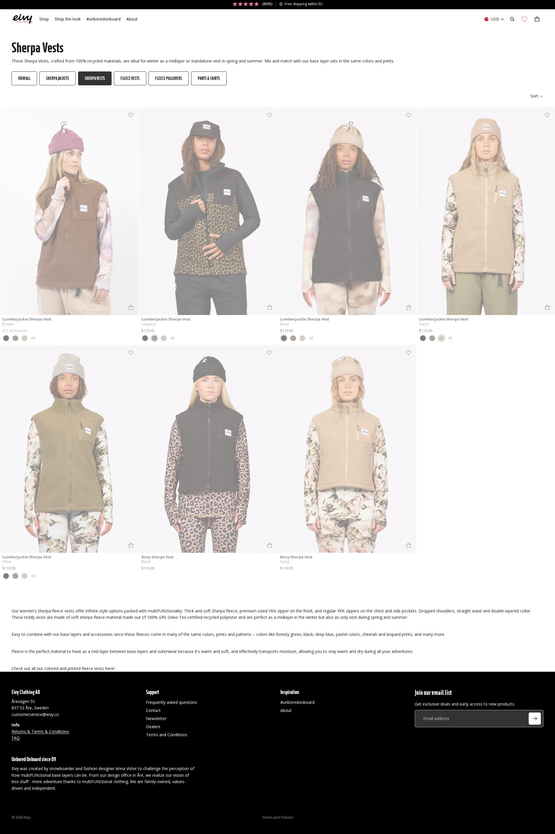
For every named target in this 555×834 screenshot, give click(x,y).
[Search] (512, 19)
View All (24, 78)
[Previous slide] (8, 211)
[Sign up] (535, 719)
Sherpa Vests (95, 78)
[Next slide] (129, 211)
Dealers (153, 726)
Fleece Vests (130, 78)
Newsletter (156, 718)
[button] (536, 96)
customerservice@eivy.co (35, 714)
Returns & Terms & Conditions (40, 731)
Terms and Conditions (166, 734)
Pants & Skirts (209, 78)
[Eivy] (23, 19)
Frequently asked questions (171, 702)
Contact (153, 710)
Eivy (27, 817)
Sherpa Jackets (57, 78)
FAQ (16, 738)
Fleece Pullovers (168, 78)
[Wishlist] (524, 19)
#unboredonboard (297, 702)
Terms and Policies (277, 817)
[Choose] (131, 307)
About (286, 710)
